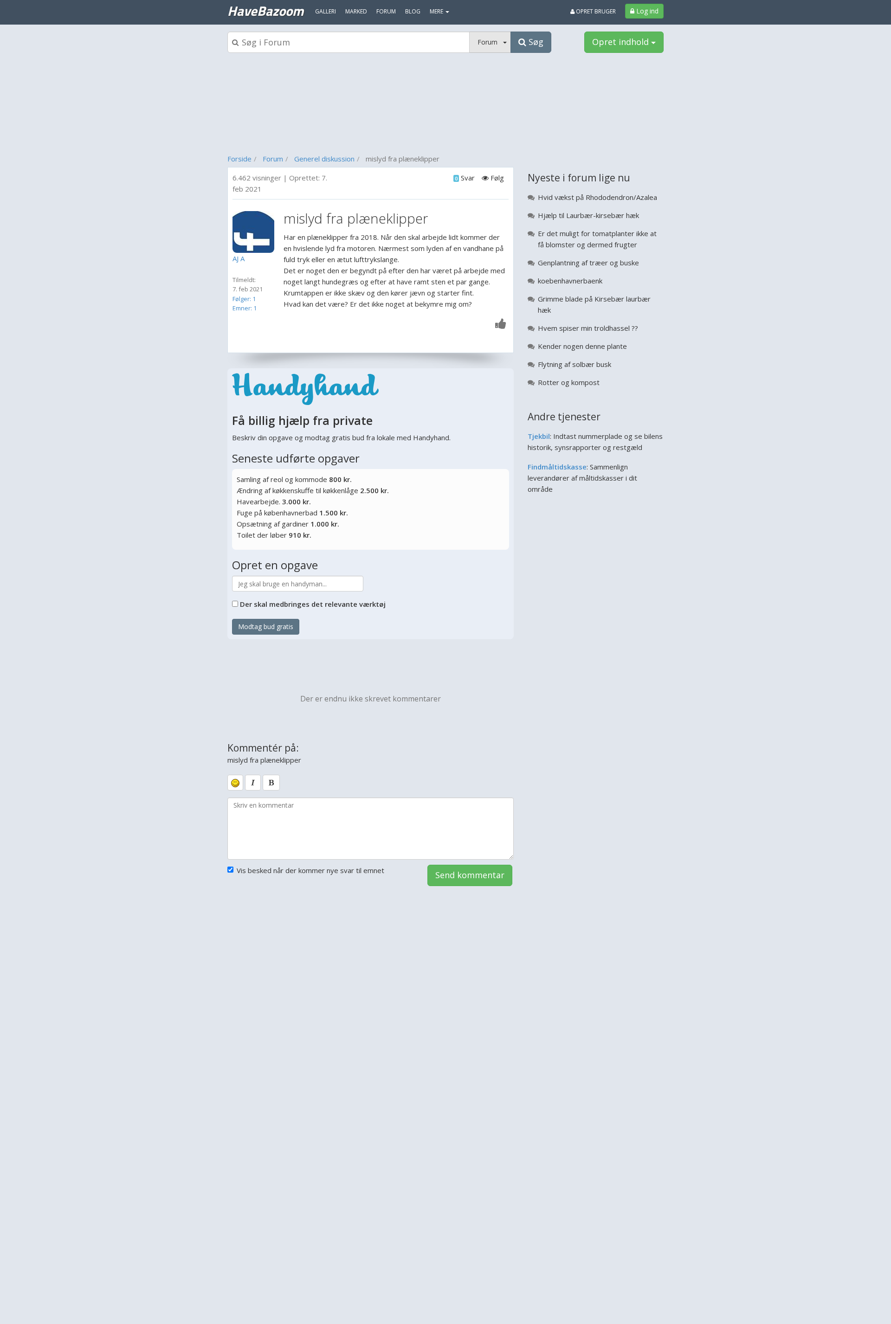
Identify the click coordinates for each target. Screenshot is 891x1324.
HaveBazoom (265, 10)
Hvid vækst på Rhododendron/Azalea (597, 197)
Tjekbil (539, 436)
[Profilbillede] (255, 232)
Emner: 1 (244, 308)
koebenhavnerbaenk (570, 280)
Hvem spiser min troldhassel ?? (588, 328)
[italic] (253, 783)
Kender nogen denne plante (582, 346)
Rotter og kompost (569, 382)
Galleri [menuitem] (325, 11)
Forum (273, 158)
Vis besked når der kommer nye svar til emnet (310, 870)
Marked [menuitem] (356, 11)
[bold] (271, 783)
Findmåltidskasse (557, 466)
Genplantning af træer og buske (588, 262)
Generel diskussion (324, 158)
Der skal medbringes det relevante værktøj (313, 604)
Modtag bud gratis (265, 626)
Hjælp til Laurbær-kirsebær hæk (588, 215)
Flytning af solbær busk (574, 364)
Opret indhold (621, 41)
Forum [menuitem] (386, 11)
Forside (239, 158)
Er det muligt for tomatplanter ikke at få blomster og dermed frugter (597, 239)
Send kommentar (469, 875)
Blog (412, 11)
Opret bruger (595, 11)
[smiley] (235, 783)
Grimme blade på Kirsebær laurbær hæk (594, 304)
